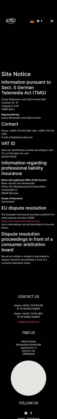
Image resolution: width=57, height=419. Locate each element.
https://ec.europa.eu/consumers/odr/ (20, 221)
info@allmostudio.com (28, 322)
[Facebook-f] (42, 21)
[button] (52, 21)
